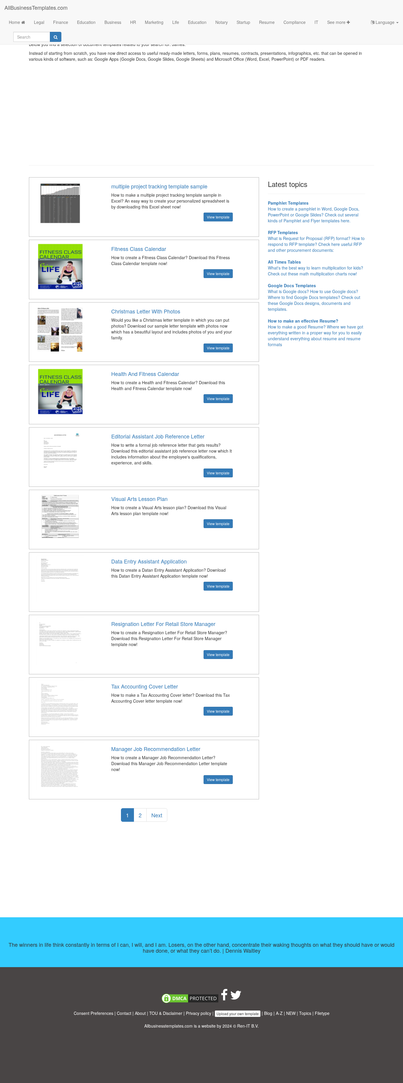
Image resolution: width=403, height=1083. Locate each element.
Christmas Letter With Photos (145, 311)
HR (133, 22)
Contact (124, 1013)
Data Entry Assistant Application (149, 561)
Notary (221, 22)
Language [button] (385, 22)
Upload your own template (238, 1013)
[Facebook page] (224, 998)
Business (112, 22)
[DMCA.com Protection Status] (189, 998)
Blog (268, 1013)
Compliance (295, 22)
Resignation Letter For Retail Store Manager (163, 623)
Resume (267, 22)
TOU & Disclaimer (165, 1013)
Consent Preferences (93, 1013)
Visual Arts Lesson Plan (139, 498)
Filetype (322, 1013)
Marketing (154, 22)
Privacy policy (198, 1013)
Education (86, 22)
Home (15, 22)
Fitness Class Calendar (138, 248)
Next (156, 815)
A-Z (279, 1013)
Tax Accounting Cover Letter (144, 686)
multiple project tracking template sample (159, 186)
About (140, 1013)
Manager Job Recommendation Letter (155, 748)
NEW (291, 1013)
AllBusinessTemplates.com (36, 7)
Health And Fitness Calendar (145, 373)
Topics (305, 1013)
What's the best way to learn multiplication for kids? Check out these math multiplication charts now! (315, 268)
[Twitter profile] (236, 998)
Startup (243, 22)
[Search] (55, 37)
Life (175, 22)
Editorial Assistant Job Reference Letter (157, 436)
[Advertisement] (201, 118)
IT (316, 22)
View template (218, 216)
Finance (60, 22)
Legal (39, 22)
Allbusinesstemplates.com (168, 1026)
